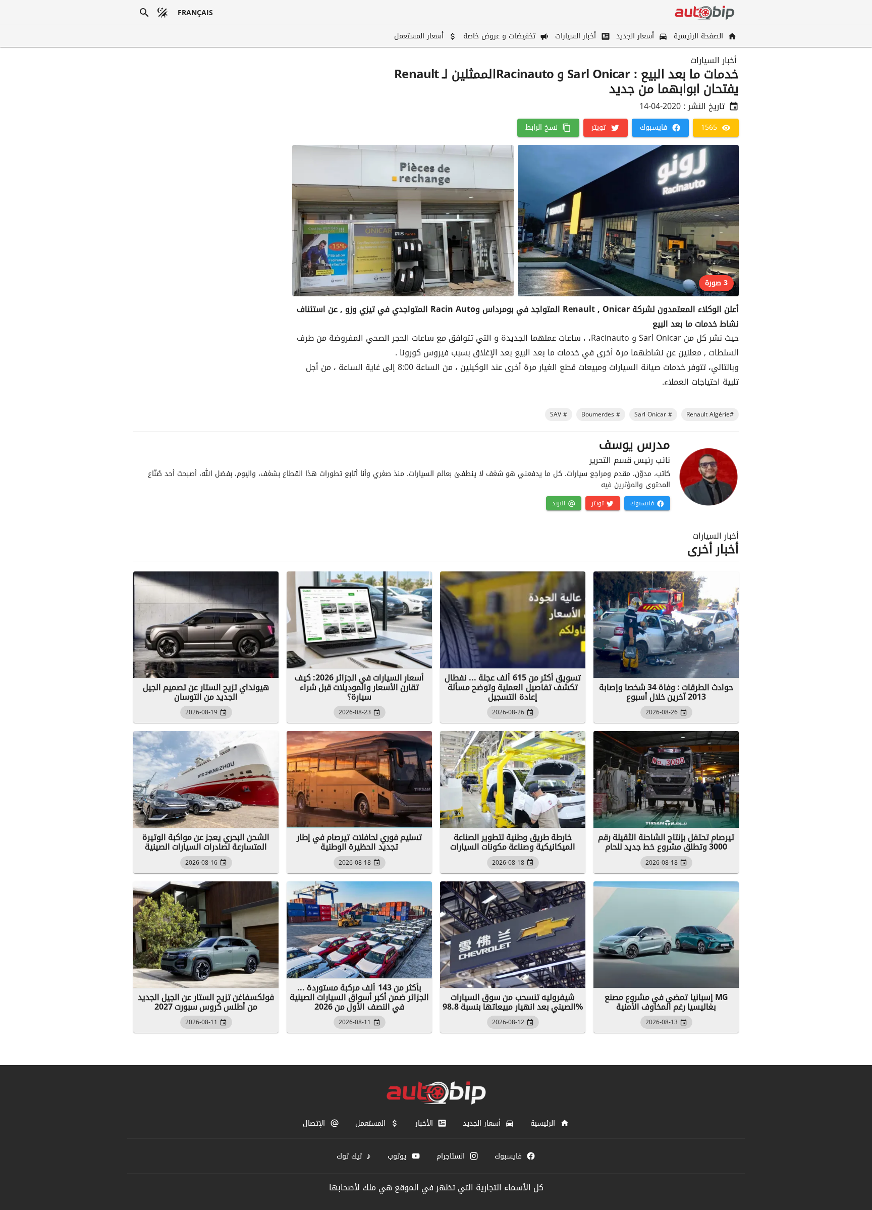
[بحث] (144, 13)
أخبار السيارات (713, 60)
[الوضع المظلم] (162, 13)
